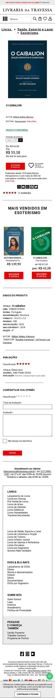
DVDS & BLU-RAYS (18, 562)
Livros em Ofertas (16, 498)
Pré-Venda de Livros (17, 501)
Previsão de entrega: (14, 137)
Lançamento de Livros (18, 496)
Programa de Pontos (18, 638)
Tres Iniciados (41, 260)
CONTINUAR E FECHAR (27, 694)
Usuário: (7, 373)
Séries (10, 577)
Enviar (12, 453)
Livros (7, 29)
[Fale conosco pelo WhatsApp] (49, 676)
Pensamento (20, 121)
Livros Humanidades (17, 512)
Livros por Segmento (18, 548)
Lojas (10, 602)
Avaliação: (9, 376)
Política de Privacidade (19, 610)
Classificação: (9, 364)
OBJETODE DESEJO (39, 166)
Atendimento (14, 607)
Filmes (10, 569)
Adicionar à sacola (15, 166)
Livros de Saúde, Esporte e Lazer (24, 531)
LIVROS (11, 491)
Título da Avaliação (12, 403)
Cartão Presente (15, 632)
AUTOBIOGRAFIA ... (14, 258)
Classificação (9, 397)
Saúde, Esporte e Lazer (35, 29)
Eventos (11, 604)
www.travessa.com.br (37, 670)
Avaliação (7, 412)
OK (20, 140)
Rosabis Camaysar (25, 339)
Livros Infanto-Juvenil (18, 539)
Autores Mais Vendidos (19, 550)
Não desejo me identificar (20, 441)
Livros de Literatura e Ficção (22, 534)
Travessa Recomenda (18, 515)
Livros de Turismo (16, 537)
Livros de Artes (15, 504)
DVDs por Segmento (18, 583)
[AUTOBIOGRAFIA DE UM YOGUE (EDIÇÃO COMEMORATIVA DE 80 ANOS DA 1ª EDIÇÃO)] (14, 238)
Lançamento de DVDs (18, 566)
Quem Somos (14, 599)
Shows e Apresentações (20, 572)
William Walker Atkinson (23, 117)
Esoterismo (29, 33)
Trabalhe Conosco (16, 635)
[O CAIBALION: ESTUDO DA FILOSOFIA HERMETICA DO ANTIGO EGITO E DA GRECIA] (41, 238)
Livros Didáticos (15, 509)
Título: (7, 370)
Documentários (15, 580)
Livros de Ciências (16, 507)
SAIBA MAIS (45, 2)
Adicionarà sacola (14, 275)
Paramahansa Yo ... (14, 260)
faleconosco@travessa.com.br (19, 471)
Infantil (11, 575)
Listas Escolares (15, 545)
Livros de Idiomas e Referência (23, 542)
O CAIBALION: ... (41, 258)
